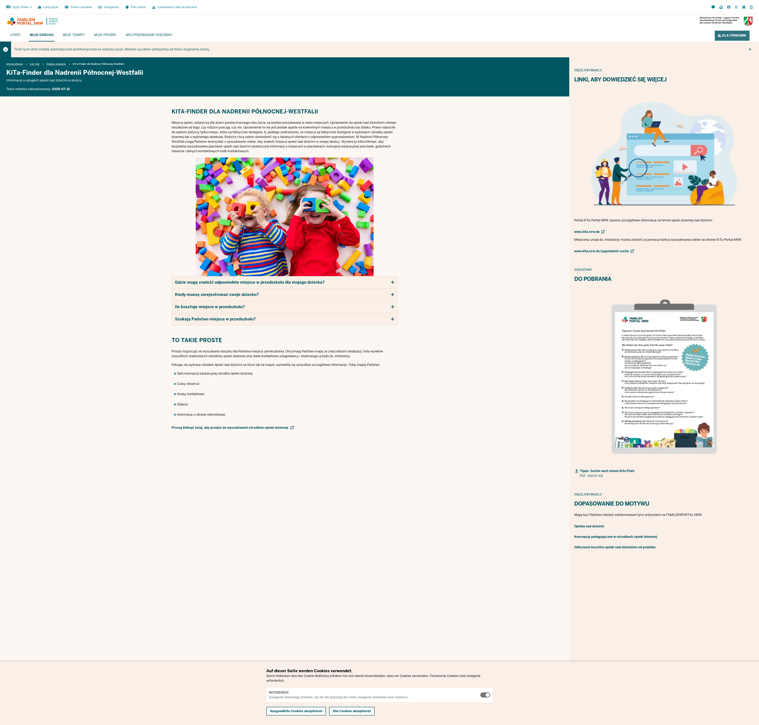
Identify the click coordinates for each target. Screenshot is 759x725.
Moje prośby (105, 34)
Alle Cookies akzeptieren (352, 711)
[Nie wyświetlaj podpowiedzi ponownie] (750, 49)
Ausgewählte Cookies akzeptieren (296, 711)
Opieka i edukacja (56, 64)
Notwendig (279, 692)
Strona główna (14, 64)
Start (15, 34)
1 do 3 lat (35, 64)
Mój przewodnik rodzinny (149, 34)
